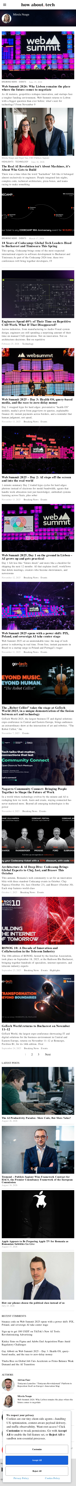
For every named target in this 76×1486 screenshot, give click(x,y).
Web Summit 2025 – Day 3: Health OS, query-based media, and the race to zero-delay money (37, 401)
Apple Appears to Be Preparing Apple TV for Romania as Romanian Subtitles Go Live (35, 1242)
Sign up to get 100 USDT (16, 1331)
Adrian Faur (24, 1379)
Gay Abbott (8, 1351)
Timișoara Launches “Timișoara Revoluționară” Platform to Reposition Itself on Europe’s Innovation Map (44, 1384)
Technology (21, 161)
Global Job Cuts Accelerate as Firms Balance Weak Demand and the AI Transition (38, 1362)
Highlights (7, 161)
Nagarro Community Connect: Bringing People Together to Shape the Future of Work (34, 790)
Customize (37, 1449)
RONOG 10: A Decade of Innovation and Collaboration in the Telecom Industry (30, 949)
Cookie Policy (52, 1478)
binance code (9, 1321)
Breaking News (9, 81)
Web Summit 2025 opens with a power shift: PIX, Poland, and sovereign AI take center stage (35, 635)
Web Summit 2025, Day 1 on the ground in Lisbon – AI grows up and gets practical (37, 557)
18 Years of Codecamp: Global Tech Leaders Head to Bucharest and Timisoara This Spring (36, 244)
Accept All (37, 1460)
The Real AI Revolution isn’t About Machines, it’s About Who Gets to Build (36, 168)
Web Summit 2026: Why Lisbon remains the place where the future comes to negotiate (36, 88)
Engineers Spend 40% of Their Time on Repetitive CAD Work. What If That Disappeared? (36, 323)
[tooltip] (8, 1385)
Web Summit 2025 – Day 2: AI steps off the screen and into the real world (36, 479)
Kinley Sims (8, 1341)
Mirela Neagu (24, 1396)
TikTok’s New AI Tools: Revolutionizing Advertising (31, 1333)
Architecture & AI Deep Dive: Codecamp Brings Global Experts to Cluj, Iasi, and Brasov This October (35, 870)
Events (22, 81)
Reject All (37, 1471)
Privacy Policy (21, 1478)
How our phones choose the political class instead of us (33, 1302)
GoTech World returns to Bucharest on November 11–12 (36, 1027)
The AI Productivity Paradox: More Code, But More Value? (36, 1118)
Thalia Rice (8, 1361)
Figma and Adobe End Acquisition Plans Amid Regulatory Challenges (36, 1343)
